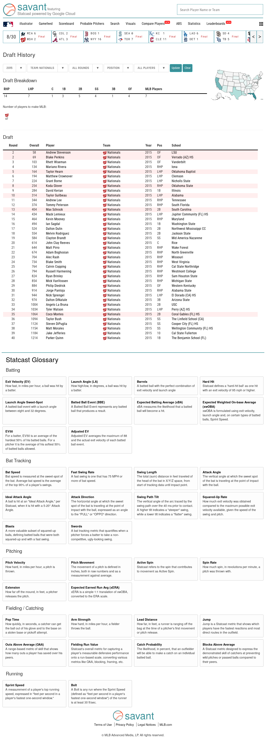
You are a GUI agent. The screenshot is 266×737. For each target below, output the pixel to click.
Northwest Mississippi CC (189, 229)
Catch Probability (149, 644)
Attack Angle (212, 472)
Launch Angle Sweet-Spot (24, 402)
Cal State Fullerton (184, 333)
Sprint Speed (14, 685)
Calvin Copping (56, 266)
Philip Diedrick (55, 286)
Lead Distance (147, 619)
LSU (174, 152)
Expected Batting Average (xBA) (160, 402)
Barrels (142, 381)
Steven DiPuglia (56, 324)
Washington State (183, 224)
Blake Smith (54, 262)
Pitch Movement (82, 562)
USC (174, 305)
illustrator (26, 24)
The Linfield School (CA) (188, 319)
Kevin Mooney (55, 219)
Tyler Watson (54, 309)
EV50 (9, 431)
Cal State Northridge (185, 266)
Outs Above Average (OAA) (24, 644)
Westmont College (184, 271)
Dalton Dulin (54, 229)
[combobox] (220, 9)
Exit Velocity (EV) (17, 381)
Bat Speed (12, 472)
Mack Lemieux (55, 214)
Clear (188, 68)
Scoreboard (66, 24)
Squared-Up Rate (215, 497)
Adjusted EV (80, 431)
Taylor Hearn (54, 172)
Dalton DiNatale (56, 300)
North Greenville (182, 252)
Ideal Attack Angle (18, 497)
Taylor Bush (54, 319)
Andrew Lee (54, 200)
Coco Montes (54, 314)
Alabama (177, 195)
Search (114, 24)
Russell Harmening (58, 271)
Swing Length (147, 472)
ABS (179, 24)
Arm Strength (81, 619)
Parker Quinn (54, 338)
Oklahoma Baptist (184, 172)
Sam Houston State (184, 276)
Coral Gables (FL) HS (186, 314)
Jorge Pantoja (55, 290)
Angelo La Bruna (57, 305)
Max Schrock (54, 209)
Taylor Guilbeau (56, 195)
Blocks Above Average (219, 644)
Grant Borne (54, 181)
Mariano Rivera (56, 167)
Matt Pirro (52, 248)
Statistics (194, 24)
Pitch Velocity (15, 562)
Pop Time (12, 619)
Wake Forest (180, 248)
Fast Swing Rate (82, 472)
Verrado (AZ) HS (182, 157)
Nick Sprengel (55, 295)
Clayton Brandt (56, 238)
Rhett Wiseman (56, 162)
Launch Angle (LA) (84, 381)
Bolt (74, 685)
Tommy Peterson (57, 205)
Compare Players (153, 24)
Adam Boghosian (57, 252)
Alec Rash (52, 257)
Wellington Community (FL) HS (192, 328)
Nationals (113, 152)
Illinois (176, 191)
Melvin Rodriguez (57, 233)
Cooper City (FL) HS (185, 324)
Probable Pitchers (92, 24)
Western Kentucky (184, 286)
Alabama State (181, 290)
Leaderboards (219, 24)
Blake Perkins (55, 157)
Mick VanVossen (57, 281)
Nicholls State (181, 181)
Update (176, 68)
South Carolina (181, 209)
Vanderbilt (179, 162)
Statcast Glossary (32, 359)
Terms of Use (103, 724)
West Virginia (181, 262)
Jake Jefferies (55, 333)
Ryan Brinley (54, 276)
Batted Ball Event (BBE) (88, 402)
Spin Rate (210, 562)
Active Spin (145, 562)
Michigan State (182, 281)
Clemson (177, 176)
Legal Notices (147, 724)
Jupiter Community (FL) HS (190, 214)
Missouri (177, 257)
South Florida (181, 205)
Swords (76, 526)
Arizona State (181, 300)
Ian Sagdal (53, 224)
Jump (207, 619)
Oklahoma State (182, 186)
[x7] (7, 115)
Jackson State (181, 233)
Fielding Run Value (84, 644)
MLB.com (166, 724)
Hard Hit (208, 381)
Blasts (9, 526)
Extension (12, 587)
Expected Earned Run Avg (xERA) (95, 587)
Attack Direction (82, 497)
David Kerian (54, 191)
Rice (174, 243)
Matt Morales (55, 328)
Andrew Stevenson (58, 152)
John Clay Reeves (58, 243)
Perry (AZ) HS (181, 309)
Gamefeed (46, 24)
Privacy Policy (125, 724)
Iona (174, 167)
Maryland (178, 219)
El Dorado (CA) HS (184, 295)
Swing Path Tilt (148, 497)
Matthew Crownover (59, 176)
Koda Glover (54, 186)
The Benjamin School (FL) (189, 338)
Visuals (130, 24)
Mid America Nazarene (187, 238)
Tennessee (179, 200)
